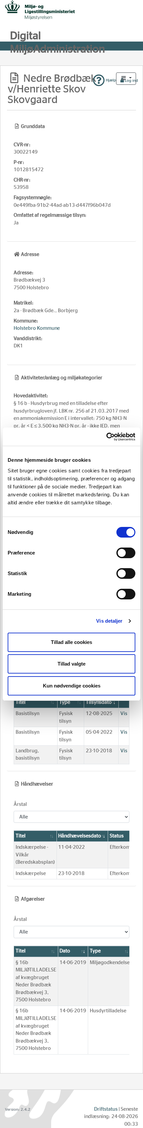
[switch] (125, 553)
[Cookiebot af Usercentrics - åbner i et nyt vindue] (106, 437)
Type (64, 702)
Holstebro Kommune (37, 328)
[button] (126, 78)
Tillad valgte (71, 664)
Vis (123, 713)
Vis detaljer (109, 621)
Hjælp (110, 80)
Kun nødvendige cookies (71, 686)
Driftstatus (106, 1109)
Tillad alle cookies (71, 642)
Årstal (20, 804)
